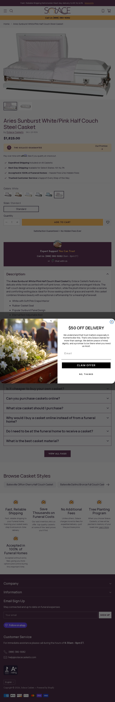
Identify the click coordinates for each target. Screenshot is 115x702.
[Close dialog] (112, 322)
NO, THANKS (86, 374)
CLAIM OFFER (86, 365)
